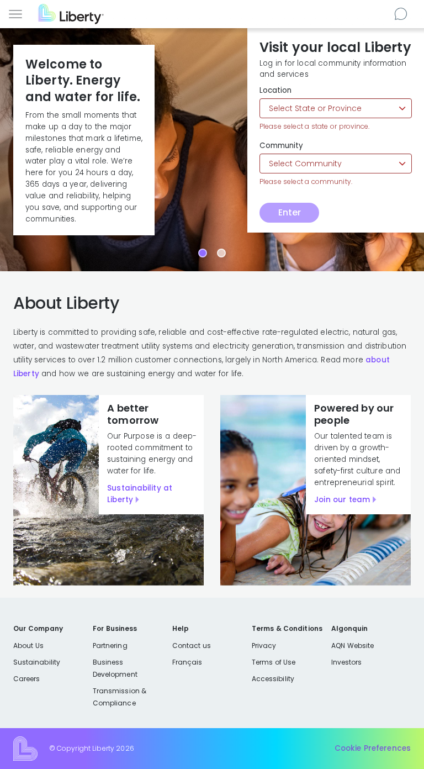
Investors (346, 662)
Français (187, 662)
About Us (28, 645)
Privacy (264, 645)
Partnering (110, 645)
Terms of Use (274, 662)
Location (275, 91)
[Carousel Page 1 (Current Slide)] (202, 253)
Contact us (402, 13)
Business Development (115, 668)
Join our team (342, 499)
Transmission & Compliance (119, 697)
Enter (289, 212)
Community (281, 146)
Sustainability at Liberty (139, 494)
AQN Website (352, 645)
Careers (26, 678)
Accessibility (273, 678)
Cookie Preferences (373, 748)
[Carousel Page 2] (221, 253)
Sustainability (36, 662)
